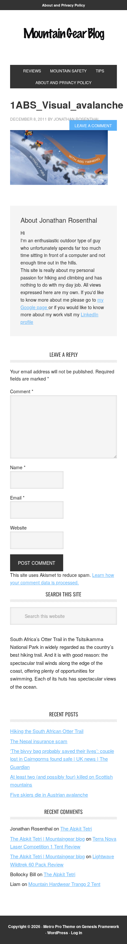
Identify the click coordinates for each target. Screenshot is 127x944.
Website (18, 527)
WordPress (57, 933)
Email (17, 497)
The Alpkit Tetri (76, 828)
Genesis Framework (100, 926)
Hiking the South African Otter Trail (46, 730)
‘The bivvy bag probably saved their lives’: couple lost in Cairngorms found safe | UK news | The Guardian (62, 758)
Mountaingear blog (63, 40)
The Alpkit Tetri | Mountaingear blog (47, 838)
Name (17, 467)
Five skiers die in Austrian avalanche (49, 794)
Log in (76, 933)
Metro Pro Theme (59, 926)
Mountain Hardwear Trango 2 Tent (64, 883)
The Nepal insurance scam (38, 741)
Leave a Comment (93, 125)
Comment (21, 391)
